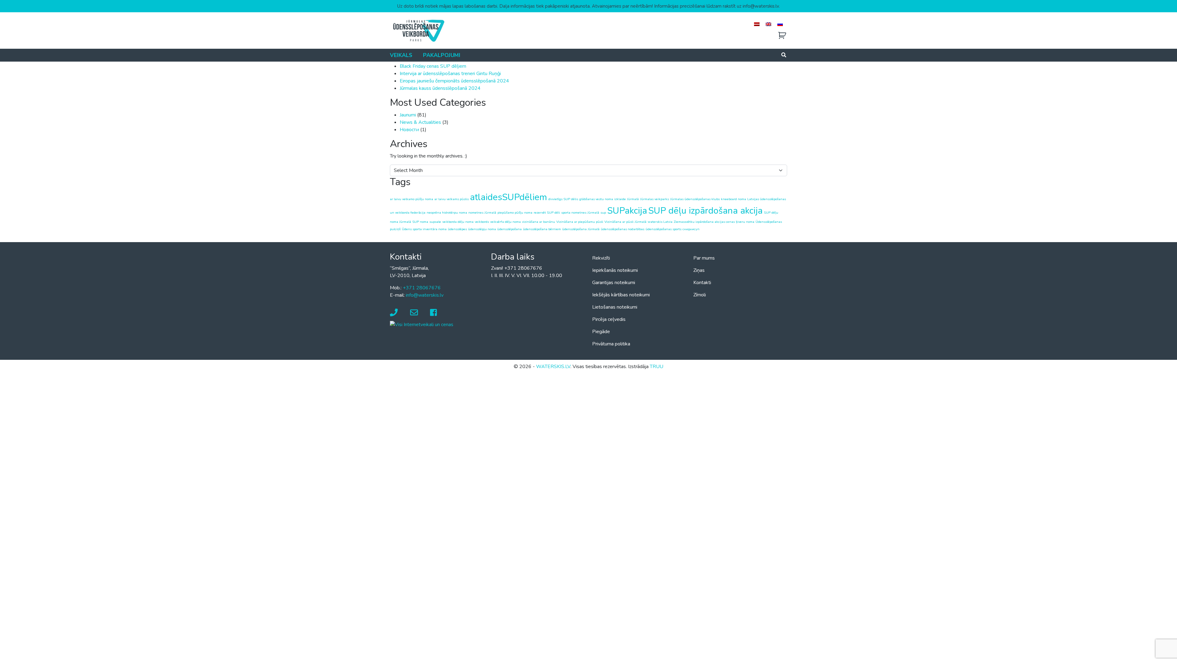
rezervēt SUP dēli (547, 212)
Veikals (401, 55)
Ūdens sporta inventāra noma (424, 229)
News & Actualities (420, 122)
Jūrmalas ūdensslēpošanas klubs (695, 199)
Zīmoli (699, 294)
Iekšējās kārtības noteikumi (621, 294)
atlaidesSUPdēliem (508, 197)
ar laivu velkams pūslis (451, 199)
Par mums (704, 258)
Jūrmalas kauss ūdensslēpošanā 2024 (440, 88)
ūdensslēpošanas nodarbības (622, 229)
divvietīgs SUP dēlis (563, 199)
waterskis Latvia (660, 221)
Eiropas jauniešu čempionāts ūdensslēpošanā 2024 (454, 81)
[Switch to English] (768, 24)
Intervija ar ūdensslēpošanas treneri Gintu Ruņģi (450, 73)
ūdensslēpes (457, 229)
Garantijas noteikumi (613, 282)
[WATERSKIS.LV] (418, 30)
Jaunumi (408, 115)
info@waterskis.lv (425, 295)
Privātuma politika (611, 344)
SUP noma (420, 221)
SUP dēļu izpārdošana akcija (705, 210)
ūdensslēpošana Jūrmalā (581, 229)
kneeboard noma (733, 199)
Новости (409, 129)
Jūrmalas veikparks (654, 199)
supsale (435, 221)
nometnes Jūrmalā (482, 212)
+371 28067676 (422, 287)
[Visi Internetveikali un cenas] (421, 324)
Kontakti (702, 282)
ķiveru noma (745, 221)
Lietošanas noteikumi (614, 307)
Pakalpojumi (441, 55)
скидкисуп (691, 229)
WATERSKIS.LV (553, 366)
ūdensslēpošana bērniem (542, 229)
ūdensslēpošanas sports (663, 229)
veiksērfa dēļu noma (505, 221)
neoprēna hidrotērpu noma (447, 212)
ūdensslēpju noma (482, 229)
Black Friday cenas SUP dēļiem (433, 66)
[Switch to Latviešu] (757, 24)
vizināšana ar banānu (538, 221)
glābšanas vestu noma (596, 199)
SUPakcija (627, 210)
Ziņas (699, 270)
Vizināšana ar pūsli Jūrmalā (625, 221)
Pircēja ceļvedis (609, 319)
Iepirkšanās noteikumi (615, 270)
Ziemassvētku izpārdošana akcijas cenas (704, 221)
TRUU (656, 366)
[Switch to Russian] (780, 24)
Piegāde (601, 331)
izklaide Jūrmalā (626, 199)
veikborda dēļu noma (458, 221)
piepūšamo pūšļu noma (514, 212)
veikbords (482, 221)
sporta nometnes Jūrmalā (580, 212)
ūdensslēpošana (509, 229)
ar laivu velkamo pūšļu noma (411, 199)
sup (603, 212)
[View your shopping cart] (782, 36)
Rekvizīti (601, 258)
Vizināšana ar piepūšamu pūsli (579, 221)
